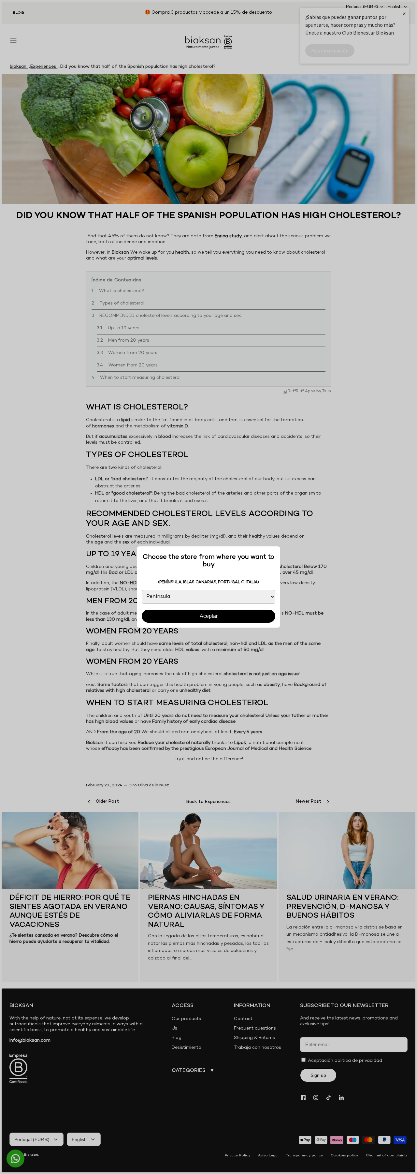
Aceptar (209, 616)
